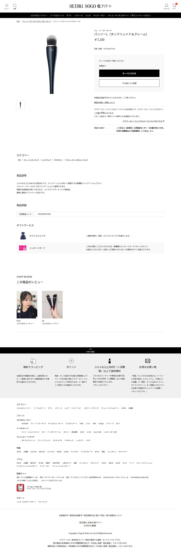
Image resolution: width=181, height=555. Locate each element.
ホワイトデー (123, 452)
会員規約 (62, 515)
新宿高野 (74, 432)
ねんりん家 (97, 432)
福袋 (103, 452)
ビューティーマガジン (142, 15)
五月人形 (42, 452)
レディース (78, 15)
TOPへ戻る (90, 352)
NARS (81, 423)
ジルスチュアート (71, 423)
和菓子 (48, 463)
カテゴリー (21, 404)
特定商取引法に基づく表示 (94, 515)
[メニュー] (6, 6)
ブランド (21, 415)
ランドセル (51, 452)
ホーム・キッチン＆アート (118, 15)
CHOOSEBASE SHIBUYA (139, 477)
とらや (89, 432)
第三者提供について (114, 515)
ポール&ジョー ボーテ (55, 423)
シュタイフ (79, 440)
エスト (88, 423)
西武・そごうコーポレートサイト (51, 477)
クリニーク (110, 423)
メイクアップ (46, 160)
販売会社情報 (75, 515)
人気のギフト (66, 463)
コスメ (125, 463)
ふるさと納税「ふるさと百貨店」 (28, 480)
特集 (19, 447)
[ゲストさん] (166, 6)
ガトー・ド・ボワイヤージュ (51, 432)
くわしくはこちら (100, 385)
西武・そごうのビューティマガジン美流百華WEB (82, 477)
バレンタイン (111, 452)
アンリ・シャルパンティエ (30, 432)
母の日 (59, 452)
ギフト (69, 15)
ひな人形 (33, 452)
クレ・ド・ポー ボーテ (31, 160)
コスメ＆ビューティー (38, 15)
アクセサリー (58, 160)
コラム (20, 459)
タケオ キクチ (57, 440)
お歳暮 (130, 408)
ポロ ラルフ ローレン (29, 440)
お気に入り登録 (130, 83)
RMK (94, 423)
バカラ (88, 440)
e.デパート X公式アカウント (50, 480)
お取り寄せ (56, 463)
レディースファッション (144, 463)
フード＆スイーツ (57, 15)
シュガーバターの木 (110, 432)
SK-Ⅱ (118, 423)
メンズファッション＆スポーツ (27, 466)
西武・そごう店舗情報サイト (26, 477)
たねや (82, 432)
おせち (97, 452)
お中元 (124, 408)
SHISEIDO (25, 423)
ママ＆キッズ (69, 440)
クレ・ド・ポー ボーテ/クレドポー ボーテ (37, 21)
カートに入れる (129, 73)
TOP (18, 21)
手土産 (41, 463)
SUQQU (101, 423)
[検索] (14, 6)
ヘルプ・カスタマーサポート (26, 502)
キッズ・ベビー (99, 15)
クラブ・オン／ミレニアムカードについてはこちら (142, 121)
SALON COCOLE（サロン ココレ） (115, 477)
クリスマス (74, 452)
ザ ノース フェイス (44, 440)
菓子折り (33, 463)
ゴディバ (66, 432)
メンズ (88, 15)
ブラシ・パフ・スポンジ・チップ (77, 160)
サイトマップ (42, 502)
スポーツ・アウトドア (91, 408)
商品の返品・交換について (104, 102)
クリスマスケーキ (86, 452)
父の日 (66, 452)
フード (131, 463)
